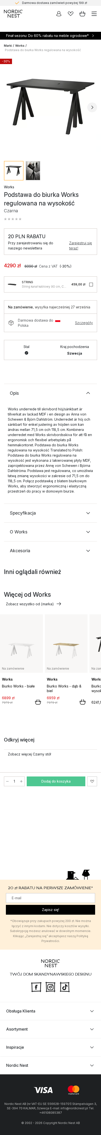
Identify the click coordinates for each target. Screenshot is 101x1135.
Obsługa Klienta (20, 1011)
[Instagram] (50, 986)
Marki (8, 45)
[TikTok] (65, 986)
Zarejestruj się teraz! (80, 245)
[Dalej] (92, 107)
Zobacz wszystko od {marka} (30, 604)
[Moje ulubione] (70, 14)
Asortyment (17, 1029)
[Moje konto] (59, 14)
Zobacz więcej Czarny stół (29, 754)
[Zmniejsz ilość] (7, 781)
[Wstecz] (9, 107)
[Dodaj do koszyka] (38, 702)
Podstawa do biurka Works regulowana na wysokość (43, 50)
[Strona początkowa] (13, 14)
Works (20, 45)
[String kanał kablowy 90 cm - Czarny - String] (12, 284)
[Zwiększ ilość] (21, 781)
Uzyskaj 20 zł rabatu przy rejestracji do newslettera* (54, 4)
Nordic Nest (17, 1065)
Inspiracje (15, 1047)
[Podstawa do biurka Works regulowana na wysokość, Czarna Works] (50, 106)
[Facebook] (36, 986)
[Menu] (94, 14)
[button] (13, 219)
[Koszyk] (82, 14)
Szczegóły (84, 323)
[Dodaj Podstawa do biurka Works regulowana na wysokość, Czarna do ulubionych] (92, 781)
